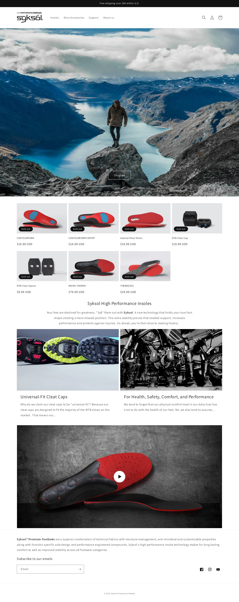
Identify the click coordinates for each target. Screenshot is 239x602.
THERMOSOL (127, 285)
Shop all (119, 175)
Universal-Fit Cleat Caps (44, 397)
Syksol (114, 593)
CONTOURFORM (25, 238)
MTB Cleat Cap (180, 238)
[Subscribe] (80, 569)
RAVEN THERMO (77, 285)
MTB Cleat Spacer (26, 285)
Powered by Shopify (126, 593)
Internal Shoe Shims (131, 238)
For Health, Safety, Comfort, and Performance (169, 397)
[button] (204, 17)
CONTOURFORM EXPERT (82, 238)
